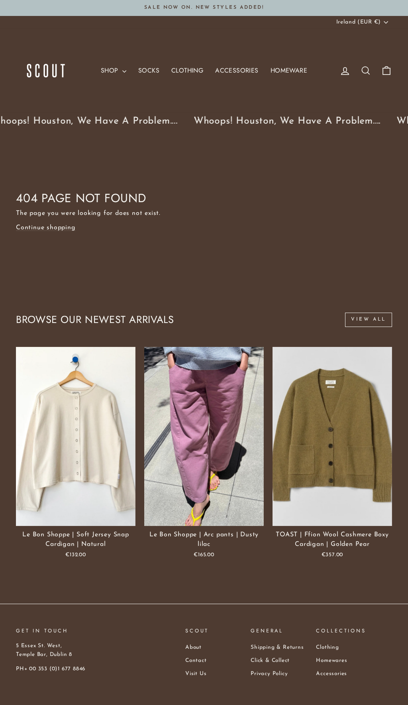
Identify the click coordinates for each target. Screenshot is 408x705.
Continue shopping (46, 227)
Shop (110, 70)
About (193, 647)
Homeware (289, 70)
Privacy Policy (269, 673)
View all (368, 319)
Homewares (331, 660)
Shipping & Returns (277, 647)
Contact (196, 660)
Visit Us (195, 673)
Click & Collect (270, 660)
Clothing (187, 70)
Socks (148, 70)
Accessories (236, 70)
